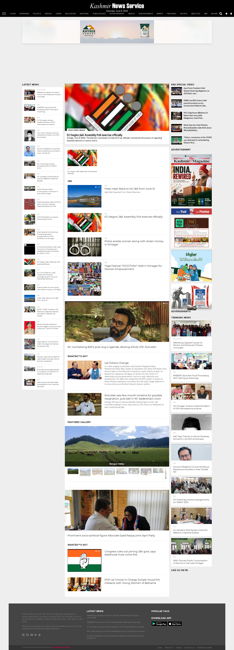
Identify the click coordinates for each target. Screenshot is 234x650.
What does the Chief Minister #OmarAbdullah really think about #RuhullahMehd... (197, 127)
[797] (84, 379)
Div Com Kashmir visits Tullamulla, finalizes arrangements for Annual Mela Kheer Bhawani (47, 276)
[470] (84, 571)
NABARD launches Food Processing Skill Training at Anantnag (47, 109)
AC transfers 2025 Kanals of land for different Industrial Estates (47, 179)
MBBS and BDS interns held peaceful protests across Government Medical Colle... (195, 103)
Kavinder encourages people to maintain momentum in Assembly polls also (48, 372)
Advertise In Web (204, 648)
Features (171, 13)
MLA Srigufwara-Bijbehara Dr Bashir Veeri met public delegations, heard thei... (196, 115)
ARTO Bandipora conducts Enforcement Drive (47, 218)
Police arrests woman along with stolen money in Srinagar (49, 288)
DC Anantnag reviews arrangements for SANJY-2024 (47, 166)
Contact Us (189, 648)
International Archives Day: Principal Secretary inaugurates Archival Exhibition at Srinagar (47, 235)
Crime (58, 13)
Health (131, 13)
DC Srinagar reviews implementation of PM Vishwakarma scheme (46, 122)
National (84, 13)
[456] (82, 165)
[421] (84, 295)
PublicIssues (99, 13)
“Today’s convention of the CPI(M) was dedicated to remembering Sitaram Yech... (198, 140)
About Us (169, 648)
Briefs (160, 13)
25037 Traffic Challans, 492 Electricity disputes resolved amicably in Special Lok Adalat (47, 312)
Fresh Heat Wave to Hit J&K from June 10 (47, 299)
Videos (179, 648)
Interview (24, 13)
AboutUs (195, 13)
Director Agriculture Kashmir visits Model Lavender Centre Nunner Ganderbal (48, 359)
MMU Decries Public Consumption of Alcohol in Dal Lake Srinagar (47, 191)
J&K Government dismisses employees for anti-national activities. (48, 384)
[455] (84, 231)
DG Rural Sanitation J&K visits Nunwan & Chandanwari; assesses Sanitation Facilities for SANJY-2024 (49, 250)
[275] (84, 590)
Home (13, 13)
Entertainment (117, 13)
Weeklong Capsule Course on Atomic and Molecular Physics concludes (49, 94)
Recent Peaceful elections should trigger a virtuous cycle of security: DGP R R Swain (49, 326)
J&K (205, 13)
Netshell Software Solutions (61, 647)
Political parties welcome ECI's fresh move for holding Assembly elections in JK (49, 204)
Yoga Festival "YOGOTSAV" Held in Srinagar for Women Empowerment (48, 344)
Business (215, 13)
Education (70, 13)
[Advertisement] (103, 65)
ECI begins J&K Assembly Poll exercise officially (48, 263)
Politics (37, 13)
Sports (183, 13)
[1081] (84, 415)
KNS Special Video (182, 84)
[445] (84, 207)
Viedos (48, 13)
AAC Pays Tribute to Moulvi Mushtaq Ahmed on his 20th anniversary (48, 135)
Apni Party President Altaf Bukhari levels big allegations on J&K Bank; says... (196, 91)
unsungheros (146, 13)
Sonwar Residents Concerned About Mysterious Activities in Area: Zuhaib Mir (48, 151)
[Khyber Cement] (117, 31)
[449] (84, 256)
